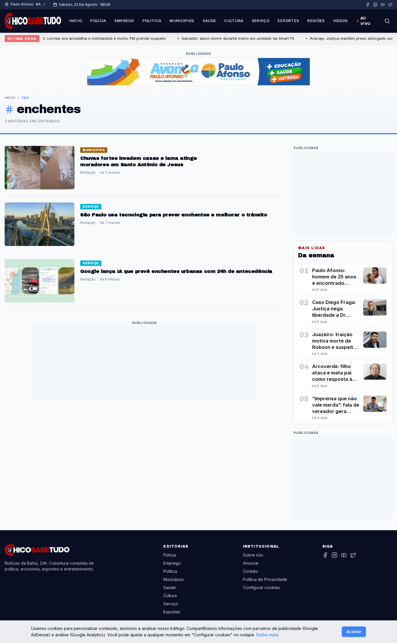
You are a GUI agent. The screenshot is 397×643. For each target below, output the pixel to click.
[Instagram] (375, 5)
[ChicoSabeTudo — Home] (33, 21)
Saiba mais (267, 634)
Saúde (209, 20)
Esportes (288, 20)
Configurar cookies (261, 587)
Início (75, 20)
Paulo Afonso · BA (25, 4)
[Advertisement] (144, 363)
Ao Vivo (365, 21)
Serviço (260, 20)
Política (152, 20)
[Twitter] (390, 5)
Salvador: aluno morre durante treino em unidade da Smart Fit (229, 38)
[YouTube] (383, 5)
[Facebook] (368, 5)
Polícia (98, 20)
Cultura (233, 20)
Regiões (316, 20)
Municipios (181, 20)
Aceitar (353, 631)
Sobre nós (253, 555)
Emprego (124, 20)
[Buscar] (387, 21)
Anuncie (250, 563)
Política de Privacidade (265, 579)
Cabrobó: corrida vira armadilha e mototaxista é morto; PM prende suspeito (88, 38)
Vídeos (340, 20)
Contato (250, 571)
